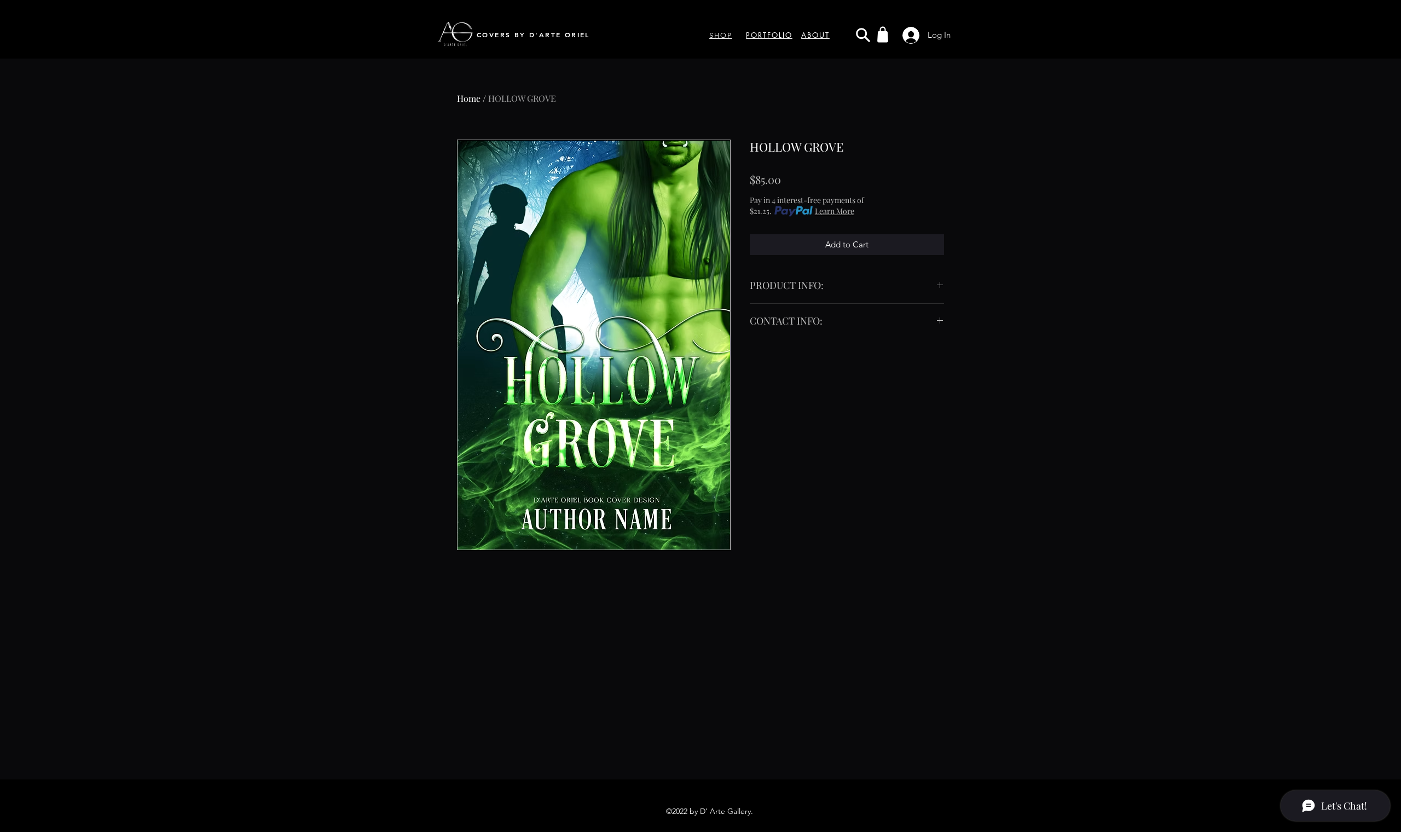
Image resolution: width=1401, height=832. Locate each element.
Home (468, 98)
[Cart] (882, 34)
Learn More (834, 211)
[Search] (863, 35)
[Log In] (908, 35)
